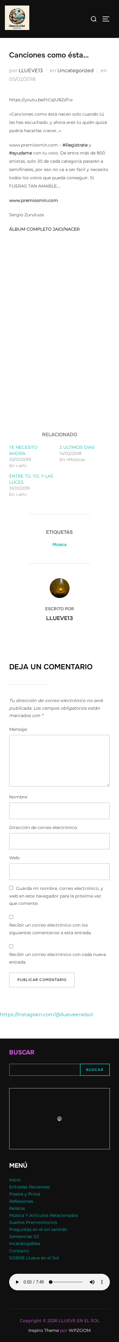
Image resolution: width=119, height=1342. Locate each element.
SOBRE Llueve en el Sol (34, 1258)
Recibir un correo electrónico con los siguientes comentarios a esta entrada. (50, 928)
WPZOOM (80, 1330)
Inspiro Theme (43, 1330)
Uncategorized (75, 70)
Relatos (17, 1208)
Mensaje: (18, 729)
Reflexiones (21, 1201)
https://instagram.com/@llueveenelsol (46, 1014)
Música (59, 544)
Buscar (21, 1052)
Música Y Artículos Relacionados (43, 1215)
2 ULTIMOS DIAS (77, 447)
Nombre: (18, 797)
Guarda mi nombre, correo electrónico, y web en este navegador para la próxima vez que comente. (56, 896)
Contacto (19, 1251)
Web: (14, 858)
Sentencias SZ (24, 1236)
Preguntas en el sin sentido (38, 1229)
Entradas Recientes (29, 1187)
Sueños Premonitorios (33, 1222)
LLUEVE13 (31, 70)
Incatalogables (24, 1243)
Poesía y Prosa (24, 1194)
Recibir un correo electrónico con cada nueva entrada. (57, 958)
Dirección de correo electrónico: (43, 827)
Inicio (15, 1180)
